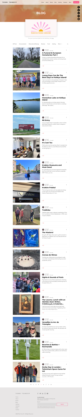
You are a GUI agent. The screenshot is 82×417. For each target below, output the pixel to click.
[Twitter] (78, 10)
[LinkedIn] (78, 13)
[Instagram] (78, 16)
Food (48, 44)
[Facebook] (78, 7)
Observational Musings (34, 44)
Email (38, 401)
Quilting (54, 44)
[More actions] (67, 50)
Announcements (22, 44)
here (53, 38)
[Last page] (51, 384)
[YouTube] (78, 19)
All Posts (15, 44)
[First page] (31, 384)
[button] (67, 44)
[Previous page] (33, 384)
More (59, 44)
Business (43, 44)
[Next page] (48, 384)
